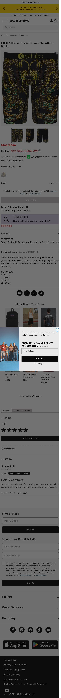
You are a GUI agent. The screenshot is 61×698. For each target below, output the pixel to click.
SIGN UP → (39, 358)
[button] (58, 321)
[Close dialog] (57, 329)
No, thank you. (39, 364)
